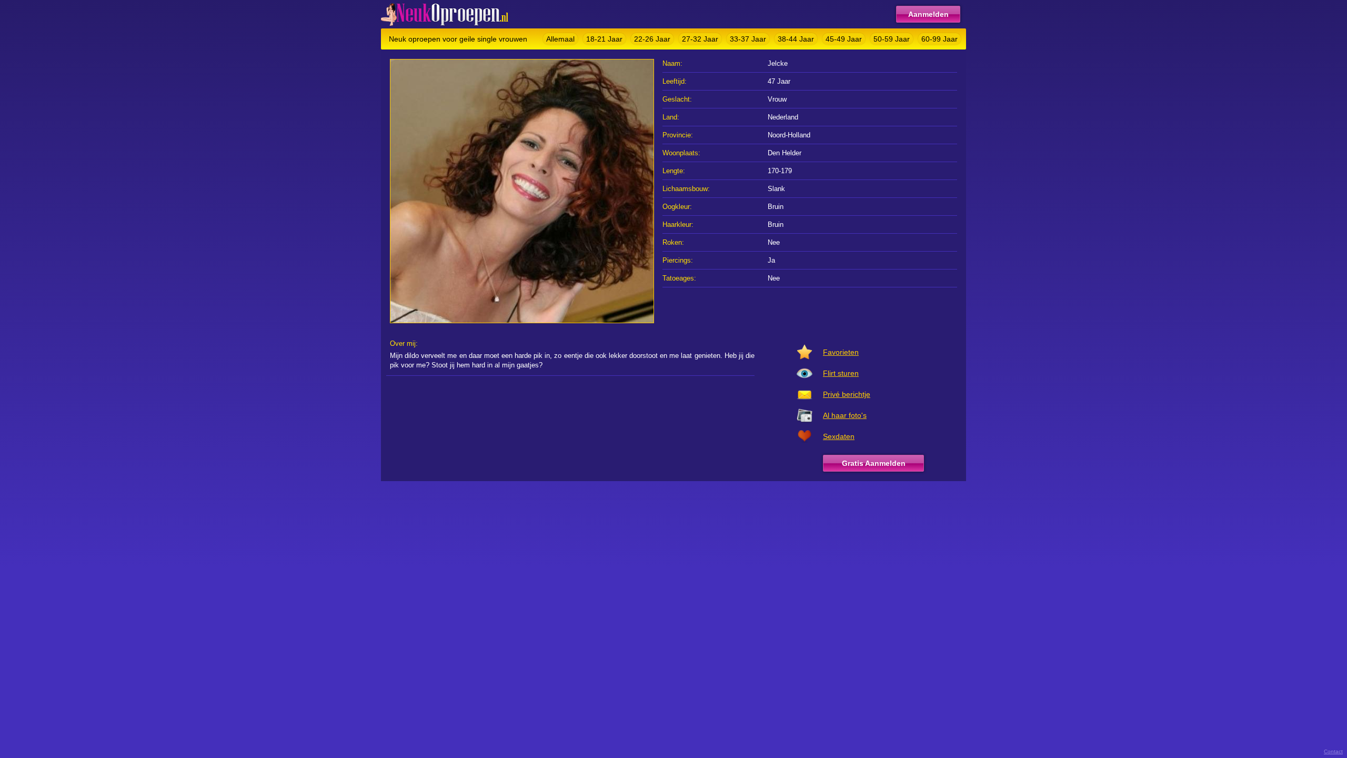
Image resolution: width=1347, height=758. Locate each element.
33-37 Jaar (748, 39)
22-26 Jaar (652, 39)
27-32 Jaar (700, 39)
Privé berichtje (846, 394)
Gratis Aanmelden (874, 463)
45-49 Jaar (844, 39)
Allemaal (560, 39)
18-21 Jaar (604, 39)
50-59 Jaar (891, 39)
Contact (1333, 751)
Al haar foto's (845, 415)
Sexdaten (839, 436)
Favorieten (841, 352)
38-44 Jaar (796, 39)
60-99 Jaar (939, 39)
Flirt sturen (841, 373)
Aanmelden (928, 14)
